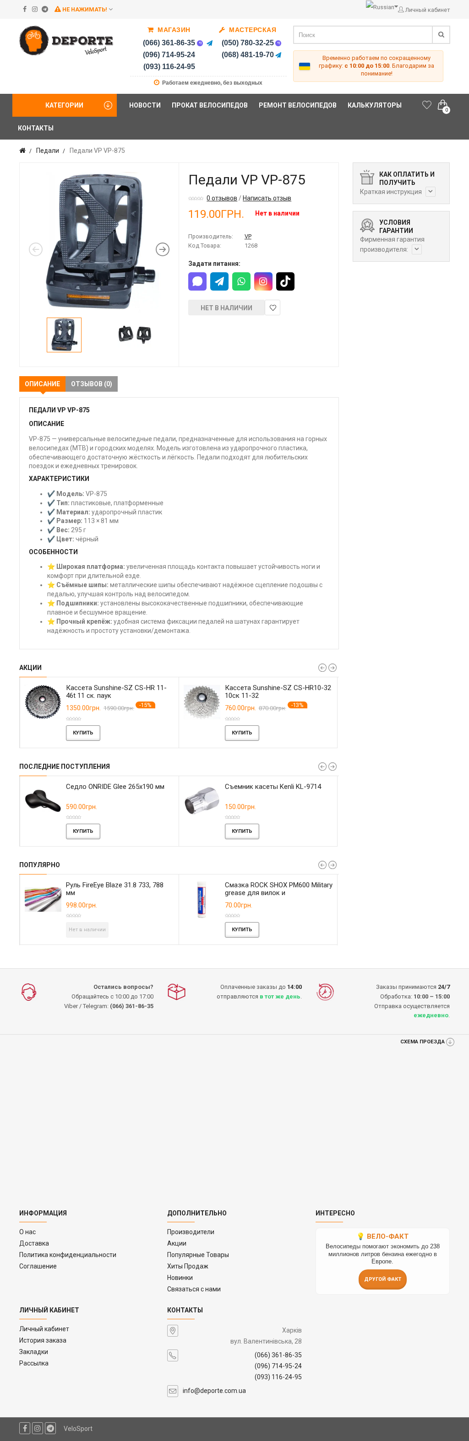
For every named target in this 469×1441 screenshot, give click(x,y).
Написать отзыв (267, 198)
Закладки (33, 1351)
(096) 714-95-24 (169, 55)
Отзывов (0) (91, 384)
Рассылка (34, 1363)
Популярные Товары (198, 1254)
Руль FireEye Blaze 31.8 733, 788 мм (115, 889)
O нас (27, 1232)
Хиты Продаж (187, 1266)
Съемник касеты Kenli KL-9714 (90, 787)
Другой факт (382, 1279)
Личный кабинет (44, 1329)
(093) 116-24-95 (169, 66)
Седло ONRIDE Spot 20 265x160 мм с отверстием (249, 791)
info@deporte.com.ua (214, 1390)
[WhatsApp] (241, 281)
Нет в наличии (226, 308)
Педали (47, 150)
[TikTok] (285, 281)
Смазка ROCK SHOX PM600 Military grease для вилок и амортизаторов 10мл (279, 893)
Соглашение (38, 1266)
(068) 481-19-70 (248, 55)
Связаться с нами (194, 1289)
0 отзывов (222, 198)
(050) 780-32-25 (248, 43)
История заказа (42, 1340)
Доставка (34, 1243)
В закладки (272, 307)
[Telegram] (209, 43)
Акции (176, 1243)
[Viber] (199, 43)
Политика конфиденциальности (67, 1254)
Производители (190, 1232)
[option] (99, 242)
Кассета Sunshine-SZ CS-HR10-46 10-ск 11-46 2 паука (281, 692)
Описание (42, 384)
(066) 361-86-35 (169, 43)
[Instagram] (263, 281)
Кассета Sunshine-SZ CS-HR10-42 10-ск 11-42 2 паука (122, 692)
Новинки (180, 1277)
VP (248, 236)
